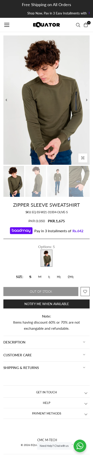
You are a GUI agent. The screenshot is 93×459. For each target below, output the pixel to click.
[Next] (86, 100)
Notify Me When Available (46, 304)
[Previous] (6, 100)
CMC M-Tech (47, 440)
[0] (85, 24)
